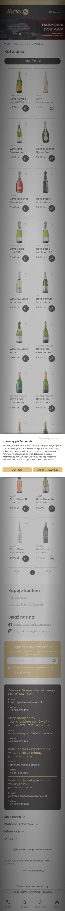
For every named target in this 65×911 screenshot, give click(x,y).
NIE (40, 467)
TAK (25, 467)
